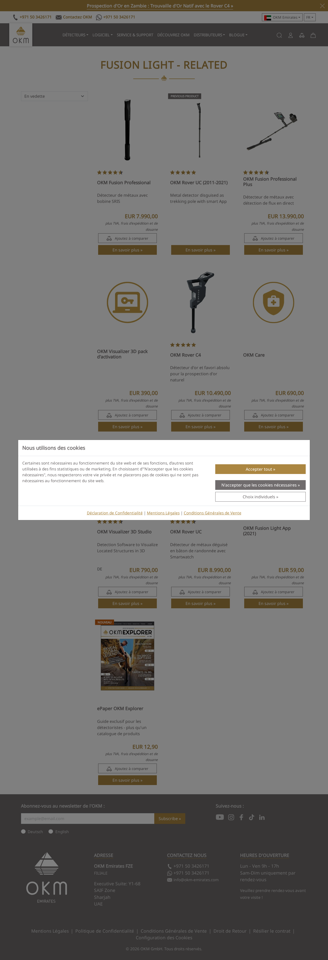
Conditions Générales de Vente (212, 513)
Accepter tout (259, 469)
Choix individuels (259, 497)
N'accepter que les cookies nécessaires (259, 485)
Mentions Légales (163, 513)
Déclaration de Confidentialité (115, 513)
